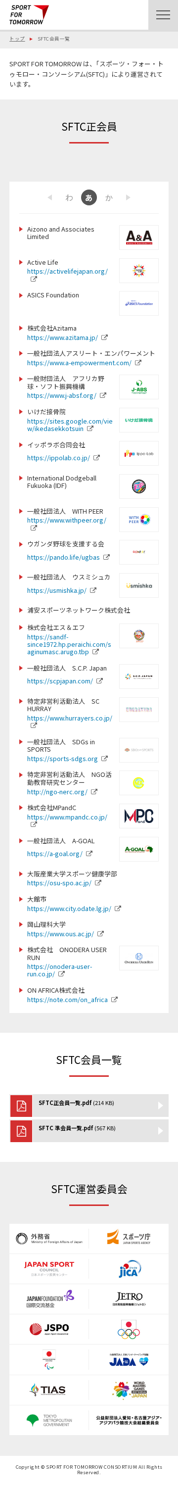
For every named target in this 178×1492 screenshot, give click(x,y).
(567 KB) (77, 1128)
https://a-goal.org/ (55, 853)
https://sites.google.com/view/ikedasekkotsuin (70, 424)
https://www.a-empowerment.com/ (79, 362)
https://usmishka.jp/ (57, 590)
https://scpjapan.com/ (60, 680)
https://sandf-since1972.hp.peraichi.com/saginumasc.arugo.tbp (69, 644)
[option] (89, 197)
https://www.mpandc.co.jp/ (67, 816)
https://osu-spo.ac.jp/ (59, 882)
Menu (163, 15)
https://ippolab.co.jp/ (58, 457)
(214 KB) (76, 1103)
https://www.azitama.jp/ (62, 337)
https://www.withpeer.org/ (66, 520)
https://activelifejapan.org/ (67, 271)
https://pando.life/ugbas (63, 557)
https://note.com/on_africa (67, 999)
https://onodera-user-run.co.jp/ (59, 970)
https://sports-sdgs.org (62, 758)
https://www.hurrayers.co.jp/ (69, 717)
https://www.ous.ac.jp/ (60, 933)
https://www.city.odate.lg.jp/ (69, 908)
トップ (17, 38)
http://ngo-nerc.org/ (57, 791)
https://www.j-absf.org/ (61, 395)
